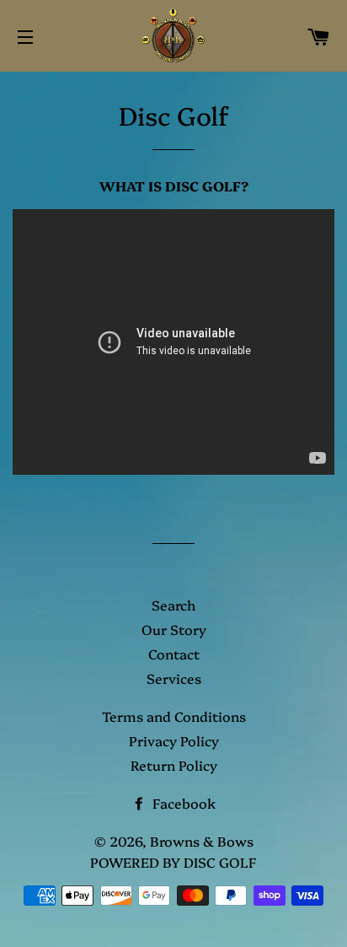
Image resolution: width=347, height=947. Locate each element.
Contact (174, 653)
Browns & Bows (202, 840)
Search (173, 604)
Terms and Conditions (174, 716)
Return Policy (174, 765)
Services (174, 678)
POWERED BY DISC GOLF (173, 862)
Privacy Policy (174, 740)
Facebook (182, 803)
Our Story (173, 629)
